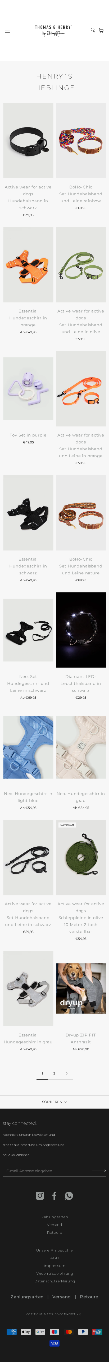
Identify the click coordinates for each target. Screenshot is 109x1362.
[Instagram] (40, 1196)
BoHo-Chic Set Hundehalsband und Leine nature (80, 566)
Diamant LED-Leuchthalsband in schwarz (81, 683)
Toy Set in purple (28, 435)
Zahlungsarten (54, 1217)
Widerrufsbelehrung (54, 1273)
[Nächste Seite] (67, 1074)
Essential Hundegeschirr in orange (28, 317)
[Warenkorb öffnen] (101, 30)
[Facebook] (54, 1196)
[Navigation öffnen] (7, 30)
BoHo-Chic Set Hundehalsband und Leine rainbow (80, 193)
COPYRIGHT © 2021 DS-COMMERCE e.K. (54, 1314)
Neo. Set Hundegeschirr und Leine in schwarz (28, 683)
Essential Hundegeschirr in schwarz (28, 566)
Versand (54, 1225)
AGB (54, 1258)
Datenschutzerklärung (54, 1281)
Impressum (54, 1266)
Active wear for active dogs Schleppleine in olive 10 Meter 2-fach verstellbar (80, 917)
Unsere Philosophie (54, 1250)
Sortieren (52, 1102)
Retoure (54, 1232)
